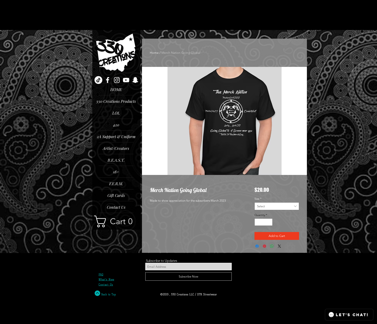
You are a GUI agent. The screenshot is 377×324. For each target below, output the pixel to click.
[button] (116, 221)
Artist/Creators (116, 148)
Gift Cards (116, 195)
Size (257, 198)
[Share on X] (279, 246)
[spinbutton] (263, 222)
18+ (116, 171)
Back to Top (108, 294)
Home (154, 53)
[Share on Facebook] (257, 246)
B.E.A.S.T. (116, 160)
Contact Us (116, 207)
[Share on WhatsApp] (272, 246)
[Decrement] (257, 222)
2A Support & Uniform (116, 136)
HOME (116, 89)
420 (116, 124)
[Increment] (269, 222)
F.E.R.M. (116, 183)
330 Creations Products (116, 101)
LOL (116, 113)
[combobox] (276, 206)
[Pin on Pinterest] (264, 246)
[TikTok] (98, 80)
